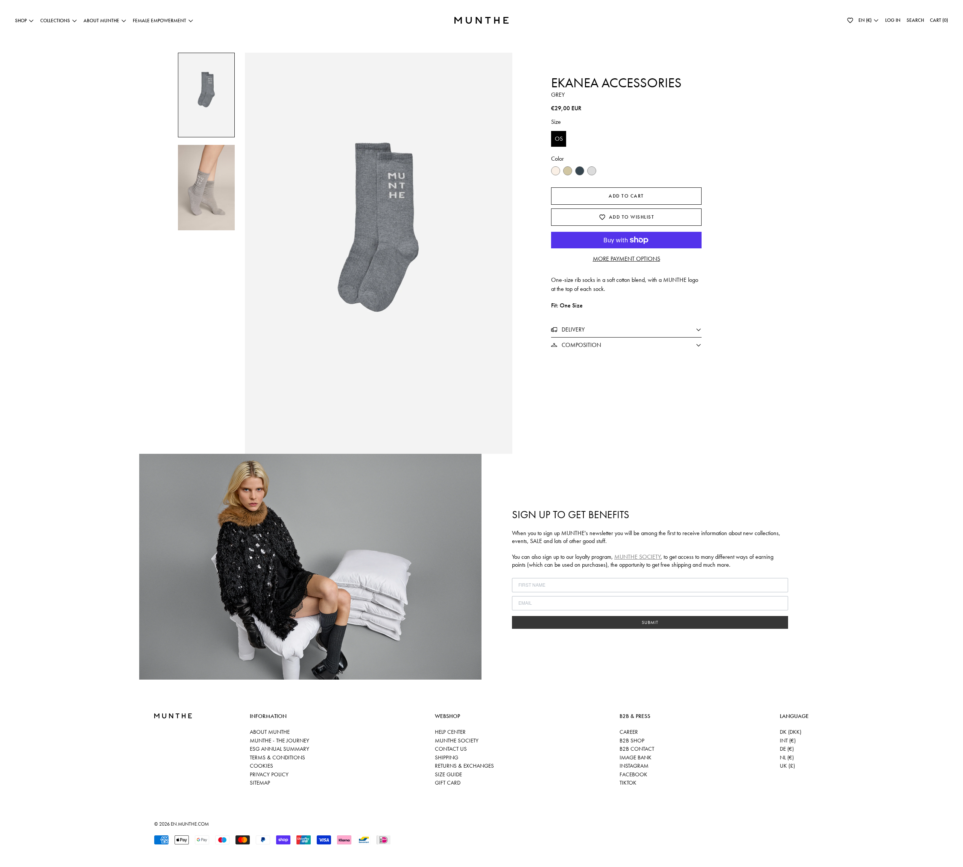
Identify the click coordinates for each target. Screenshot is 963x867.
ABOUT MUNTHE (270, 732)
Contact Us (451, 749)
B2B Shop (632, 740)
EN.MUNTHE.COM (190, 824)
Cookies (261, 766)
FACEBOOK (633, 774)
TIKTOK (628, 782)
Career (629, 732)
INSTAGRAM (634, 766)
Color (557, 159)
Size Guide (448, 774)
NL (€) (787, 757)
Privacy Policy (269, 774)
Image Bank (636, 757)
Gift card (447, 782)
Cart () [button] (939, 20)
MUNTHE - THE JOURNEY (279, 740)
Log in (893, 20)
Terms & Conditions (277, 757)
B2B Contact (637, 749)
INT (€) (788, 740)
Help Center (450, 732)
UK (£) (787, 766)
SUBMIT (650, 622)
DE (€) (787, 749)
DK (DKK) (790, 732)
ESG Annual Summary (279, 749)
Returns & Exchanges (464, 766)
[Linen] (555, 170)
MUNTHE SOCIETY (637, 557)
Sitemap (260, 782)
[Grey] (591, 170)
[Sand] (567, 170)
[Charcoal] (579, 170)
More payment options (626, 259)
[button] (850, 20)
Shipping (446, 757)
